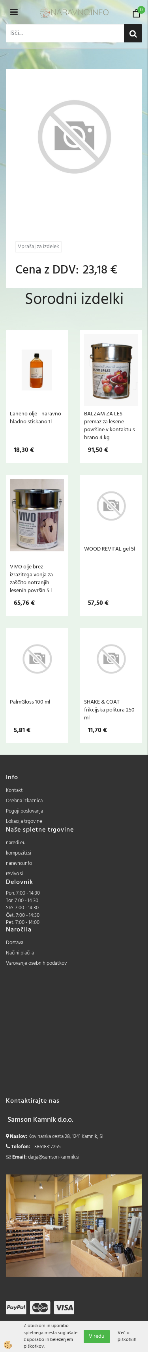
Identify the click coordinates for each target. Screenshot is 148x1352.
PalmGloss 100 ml (30, 702)
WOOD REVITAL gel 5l (109, 549)
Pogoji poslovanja (24, 811)
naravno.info (19, 863)
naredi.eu (16, 843)
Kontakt (14, 790)
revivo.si (14, 874)
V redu (97, 1336)
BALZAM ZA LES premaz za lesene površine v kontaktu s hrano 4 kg (109, 425)
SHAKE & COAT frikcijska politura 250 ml (109, 710)
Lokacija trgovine (24, 821)
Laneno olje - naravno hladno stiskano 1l (35, 417)
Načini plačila (20, 953)
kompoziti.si (18, 853)
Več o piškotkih (127, 1336)
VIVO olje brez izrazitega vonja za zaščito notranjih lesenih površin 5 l (31, 578)
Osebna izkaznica (24, 801)
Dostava (14, 943)
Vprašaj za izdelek (38, 246)
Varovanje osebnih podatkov (36, 963)
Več (37, 377)
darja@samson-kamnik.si (53, 1157)
